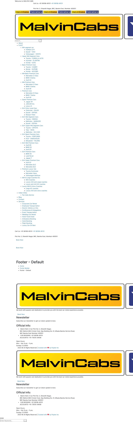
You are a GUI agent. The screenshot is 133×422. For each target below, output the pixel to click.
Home (22, 266)
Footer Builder (24, 268)
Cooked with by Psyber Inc (48, 348)
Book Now (19, 240)
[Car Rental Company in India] (29, 12)
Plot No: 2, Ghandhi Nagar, (42, 8)
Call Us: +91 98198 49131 (42, 3)
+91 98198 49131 (57, 3)
